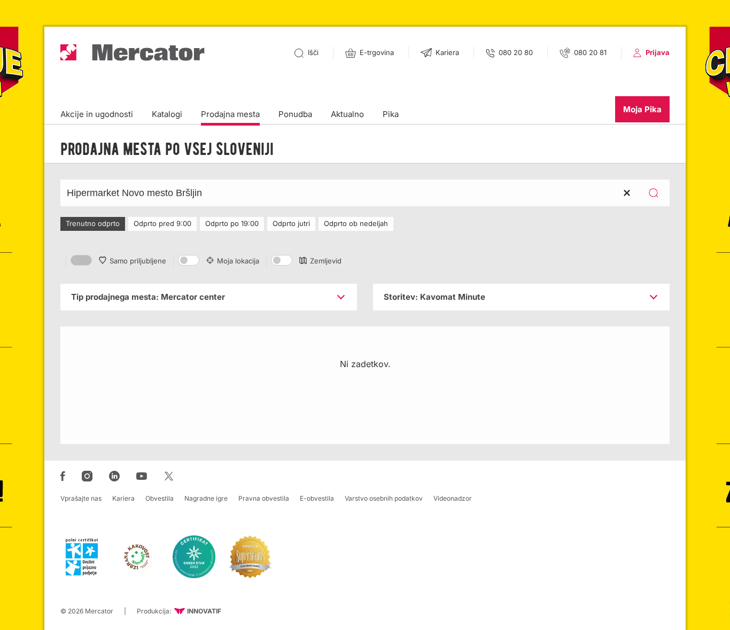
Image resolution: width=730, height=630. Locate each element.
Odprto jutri (291, 223)
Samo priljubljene (138, 260)
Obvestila (159, 498)
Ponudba (295, 114)
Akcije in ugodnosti (96, 114)
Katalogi (167, 114)
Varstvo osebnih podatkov (384, 498)
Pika (391, 114)
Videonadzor (452, 498)
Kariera (123, 498)
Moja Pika (642, 109)
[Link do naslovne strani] (132, 52)
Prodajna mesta (230, 114)
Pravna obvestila (263, 498)
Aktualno (347, 114)
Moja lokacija (238, 260)
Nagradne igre (206, 498)
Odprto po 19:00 (232, 223)
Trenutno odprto (93, 223)
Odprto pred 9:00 (162, 223)
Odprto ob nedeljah (356, 223)
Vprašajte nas (81, 498)
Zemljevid (325, 260)
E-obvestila (317, 498)
